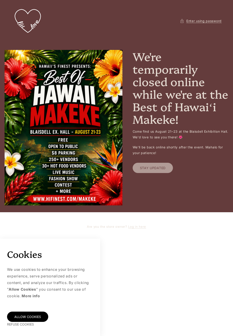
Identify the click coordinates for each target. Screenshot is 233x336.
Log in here (137, 226)
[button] (201, 21)
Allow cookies (27, 317)
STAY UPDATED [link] (153, 168)
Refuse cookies (20, 324)
